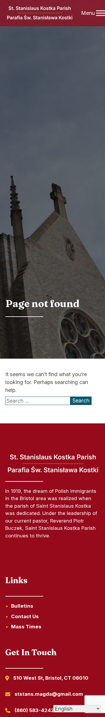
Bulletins (22, 606)
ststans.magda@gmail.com (49, 694)
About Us (27, 552)
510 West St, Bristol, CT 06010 (50, 678)
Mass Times (26, 627)
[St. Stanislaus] (39, 13)
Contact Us (25, 616)
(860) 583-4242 (34, 710)
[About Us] (52, 473)
